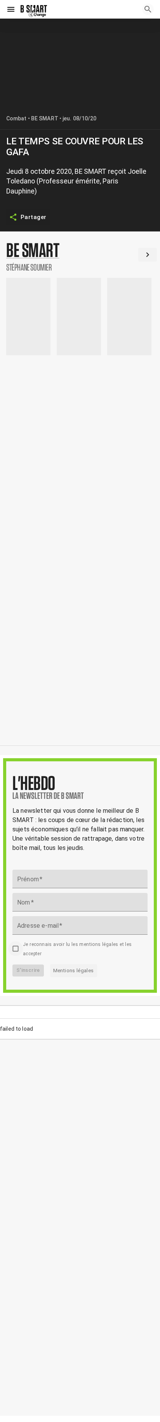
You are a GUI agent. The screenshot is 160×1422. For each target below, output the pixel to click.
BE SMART (44, 118)
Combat (16, 118)
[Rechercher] (148, 9)
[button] (80, 256)
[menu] (11, 9)
